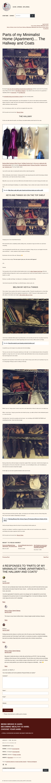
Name (4, 690)
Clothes (11, 27)
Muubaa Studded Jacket (24, 165)
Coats (15, 27)
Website (4, 703)
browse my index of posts (20, 761)
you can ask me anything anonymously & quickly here (20, 88)
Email (4, 696)
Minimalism (43, 25)
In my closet (33, 25)
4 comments (45, 28)
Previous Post (6, 557)
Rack (38, 27)
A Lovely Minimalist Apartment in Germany (25, 546)
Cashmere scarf (8, 167)
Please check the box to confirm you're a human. (15, 714)
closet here (13, 92)
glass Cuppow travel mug (36, 271)
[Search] (32, 15)
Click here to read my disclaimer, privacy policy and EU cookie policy (17, 780)
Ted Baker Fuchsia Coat (26, 163)
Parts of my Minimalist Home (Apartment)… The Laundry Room (10, 546)
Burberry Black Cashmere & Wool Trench (12, 163)
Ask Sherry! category (20, 90)
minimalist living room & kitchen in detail (13, 96)
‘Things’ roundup (17, 754)
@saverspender (15, 748)
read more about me (10, 761)
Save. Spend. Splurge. (21, 7)
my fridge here (22, 92)
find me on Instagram (32, 761)
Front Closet (19, 27)
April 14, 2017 (6, 630)
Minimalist (34, 27)
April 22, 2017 (8, 612)
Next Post (46, 557)
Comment (5, 675)
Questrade (10, 757)
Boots (8, 27)
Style (47, 25)
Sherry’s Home (42, 27)
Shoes (47, 27)
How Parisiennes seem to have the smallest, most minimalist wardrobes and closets (40, 546)
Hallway (24, 27)
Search (45, 770)
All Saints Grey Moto (35, 165)
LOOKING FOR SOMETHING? (9, 768)
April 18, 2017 (8, 652)
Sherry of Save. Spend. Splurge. (13, 610)
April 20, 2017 (6, 583)
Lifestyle (39, 25)
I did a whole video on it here (25, 294)
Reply (4, 602)
